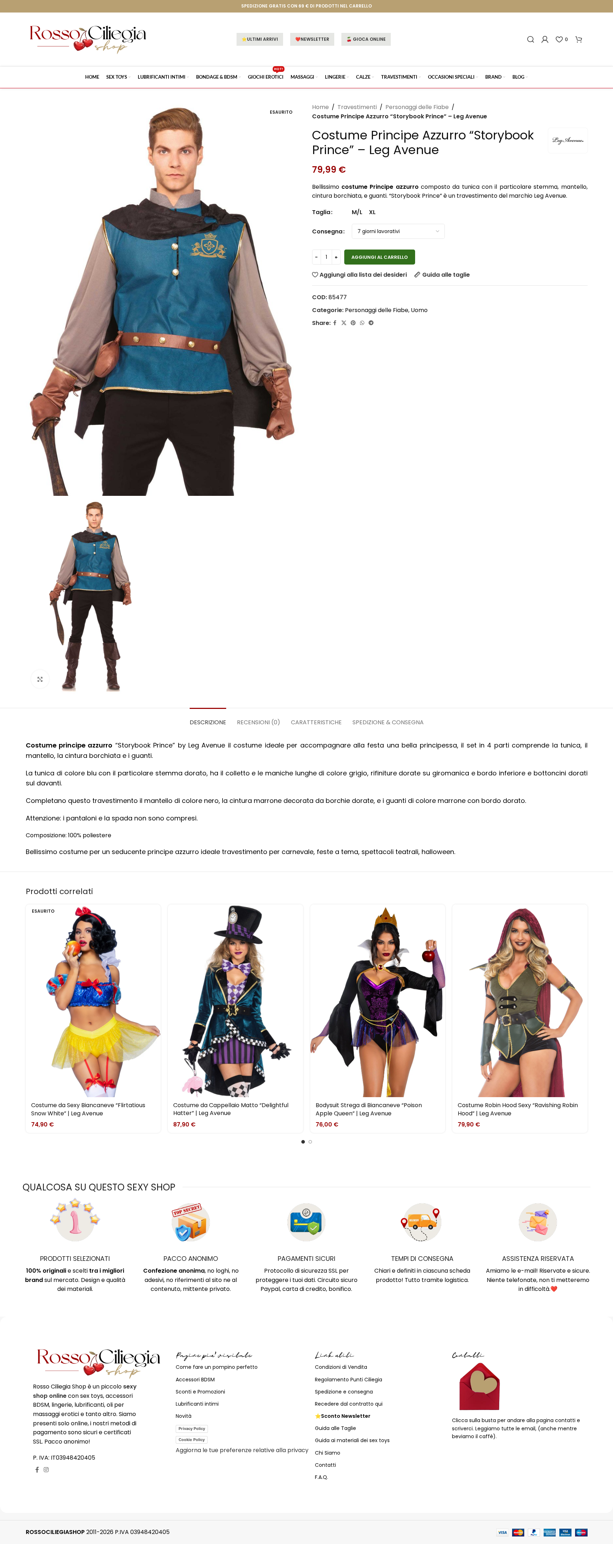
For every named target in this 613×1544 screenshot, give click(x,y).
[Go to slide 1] (303, 1142)
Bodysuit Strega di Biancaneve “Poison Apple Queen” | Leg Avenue (369, 1109)
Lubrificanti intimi (197, 1403)
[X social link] (344, 323)
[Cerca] (531, 39)
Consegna (327, 231)
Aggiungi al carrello (379, 257)
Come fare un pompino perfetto (217, 1367)
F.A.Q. (321, 1477)
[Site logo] (88, 39)
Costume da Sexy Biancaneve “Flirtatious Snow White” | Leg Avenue (88, 1109)
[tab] (208, 719)
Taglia (321, 212)
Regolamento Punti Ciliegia (348, 1379)
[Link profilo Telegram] (371, 323)
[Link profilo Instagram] (46, 1469)
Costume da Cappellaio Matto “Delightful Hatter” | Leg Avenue (230, 1109)
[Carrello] (578, 39)
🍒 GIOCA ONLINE (366, 39)
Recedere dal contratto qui (349, 1403)
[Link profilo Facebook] (335, 323)
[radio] (357, 212)
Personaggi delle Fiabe (417, 107)
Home (320, 107)
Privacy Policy (192, 1428)
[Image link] (99, 1363)
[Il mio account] (545, 39)
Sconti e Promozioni (200, 1391)
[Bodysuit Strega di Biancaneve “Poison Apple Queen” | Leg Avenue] (378, 1000)
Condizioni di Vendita (341, 1367)
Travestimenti (357, 107)
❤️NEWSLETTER (312, 39)
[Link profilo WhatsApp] (362, 323)
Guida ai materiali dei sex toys (352, 1440)
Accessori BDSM (195, 1379)
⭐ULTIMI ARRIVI (260, 39)
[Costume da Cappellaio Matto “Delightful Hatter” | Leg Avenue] (235, 1000)
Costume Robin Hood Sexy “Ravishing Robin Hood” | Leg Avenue (518, 1109)
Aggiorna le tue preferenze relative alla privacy (242, 1450)
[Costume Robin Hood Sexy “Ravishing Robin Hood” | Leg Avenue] (520, 1000)
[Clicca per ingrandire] (40, 679)
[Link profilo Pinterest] (353, 323)
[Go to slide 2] (310, 1142)
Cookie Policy (192, 1439)
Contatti (325, 1465)
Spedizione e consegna (344, 1391)
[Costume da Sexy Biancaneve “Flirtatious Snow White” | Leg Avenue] (93, 1000)
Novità (183, 1416)
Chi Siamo (327, 1452)
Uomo (419, 310)
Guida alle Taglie (335, 1428)
